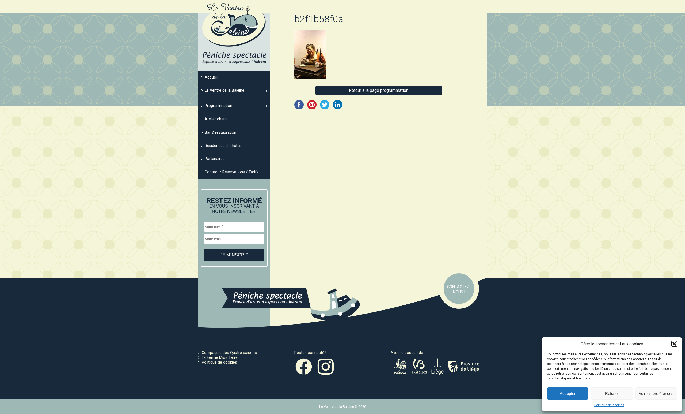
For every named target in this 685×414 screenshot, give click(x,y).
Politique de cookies (609, 405)
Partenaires (214, 158)
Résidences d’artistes (223, 145)
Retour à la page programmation (378, 90)
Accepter (568, 393)
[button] (674, 343)
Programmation (218, 105)
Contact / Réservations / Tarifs (231, 172)
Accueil (211, 77)
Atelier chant (216, 119)
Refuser (612, 393)
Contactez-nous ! (459, 289)
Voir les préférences (656, 393)
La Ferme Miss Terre (220, 357)
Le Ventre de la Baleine (224, 90)
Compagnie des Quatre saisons (229, 352)
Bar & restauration (220, 132)
